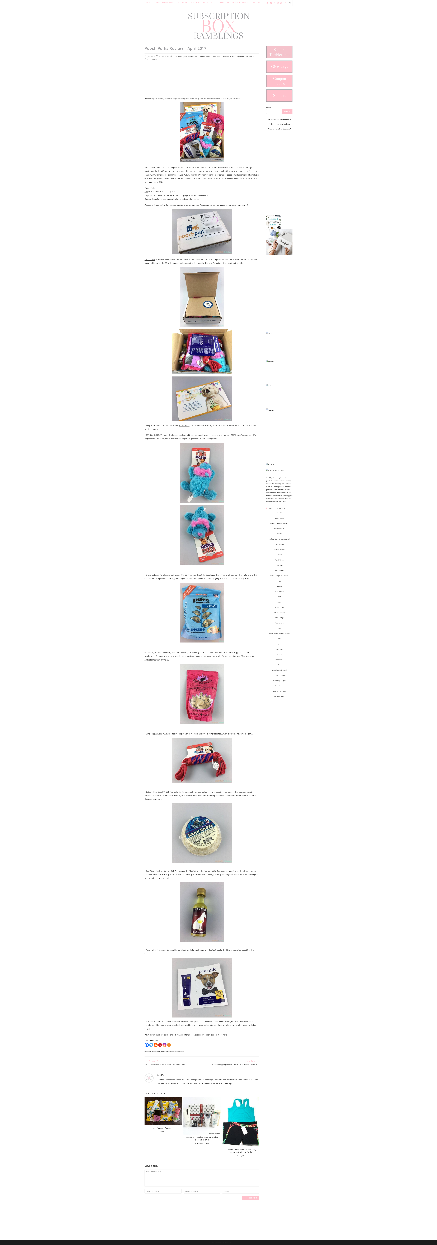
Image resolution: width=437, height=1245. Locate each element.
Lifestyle (279, 602)
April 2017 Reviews (154, 1052)
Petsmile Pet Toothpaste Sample (159, 950)
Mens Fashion (279, 607)
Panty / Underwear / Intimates (279, 633)
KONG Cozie (151, 435)
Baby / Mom (279, 518)
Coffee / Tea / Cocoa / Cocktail (279, 539)
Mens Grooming (279, 612)
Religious (279, 649)
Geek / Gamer (279, 570)
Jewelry (279, 586)
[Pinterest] (160, 1045)
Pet (279, 639)
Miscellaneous (279, 623)
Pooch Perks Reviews (221, 56)
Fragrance (279, 565)
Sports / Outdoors (279, 675)
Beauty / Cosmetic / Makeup (279, 523)
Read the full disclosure (231, 99)
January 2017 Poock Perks (235, 435)
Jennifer (150, 56)
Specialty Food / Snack (279, 670)
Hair (279, 581)
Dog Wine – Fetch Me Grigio (157, 871)
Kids (279, 597)
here (225, 1035)
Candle (279, 534)
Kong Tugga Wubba (154, 734)
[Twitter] (151, 1045)
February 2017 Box (160, 660)
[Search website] (290, 3)
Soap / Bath (279, 660)
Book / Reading (279, 528)
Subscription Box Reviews (242, 56)
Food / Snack (279, 560)
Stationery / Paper (279, 681)
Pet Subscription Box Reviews (186, 56)
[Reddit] (156, 1045)
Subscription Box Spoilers (279, 124)
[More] (169, 1045)
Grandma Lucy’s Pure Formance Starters (163, 575)
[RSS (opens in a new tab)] (281, 3)
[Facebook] (147, 1045)
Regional (279, 644)
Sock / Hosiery (279, 665)
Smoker (279, 654)
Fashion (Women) (279, 549)
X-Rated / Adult (279, 696)
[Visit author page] (149, 1078)
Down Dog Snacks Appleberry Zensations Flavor (166, 652)
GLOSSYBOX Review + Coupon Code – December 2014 (202, 1138)
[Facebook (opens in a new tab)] (271, 3)
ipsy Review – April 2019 (163, 1128)
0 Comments (152, 59)
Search (268, 108)
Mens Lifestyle (279, 618)
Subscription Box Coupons (279, 129)
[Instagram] (164, 1045)
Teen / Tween (279, 686)
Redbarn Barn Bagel (154, 792)
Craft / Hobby (279, 544)
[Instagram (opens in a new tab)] (277, 3)
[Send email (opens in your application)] (285, 3)
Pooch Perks (205, 56)
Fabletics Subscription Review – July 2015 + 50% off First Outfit (240, 1150)
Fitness (279, 555)
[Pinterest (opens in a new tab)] (274, 3)
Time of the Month (279, 691)
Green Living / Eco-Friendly (279, 576)
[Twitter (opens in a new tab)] (267, 3)
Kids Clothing (279, 591)
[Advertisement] (202, 81)
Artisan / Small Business (279, 513)
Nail (279, 628)
